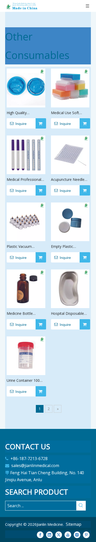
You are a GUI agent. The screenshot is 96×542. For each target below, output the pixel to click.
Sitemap (73, 524)
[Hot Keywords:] (81, 505)
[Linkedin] (49, 534)
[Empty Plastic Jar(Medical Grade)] (70, 221)
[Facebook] (40, 534)
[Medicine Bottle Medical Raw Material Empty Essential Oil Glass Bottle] (26, 288)
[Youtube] (68, 534)
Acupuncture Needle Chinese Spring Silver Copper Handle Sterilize (70, 179)
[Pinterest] (86, 534)
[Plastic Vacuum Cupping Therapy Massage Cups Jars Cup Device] (26, 221)
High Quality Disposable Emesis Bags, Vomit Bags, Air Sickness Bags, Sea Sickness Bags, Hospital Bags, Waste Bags (25, 113)
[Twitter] (58, 534)
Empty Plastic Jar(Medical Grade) (66, 246)
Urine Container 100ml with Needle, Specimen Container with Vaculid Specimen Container (26, 380)
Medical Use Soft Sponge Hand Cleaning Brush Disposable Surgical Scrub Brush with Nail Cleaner (69, 113)
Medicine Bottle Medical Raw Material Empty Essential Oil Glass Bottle (24, 313)
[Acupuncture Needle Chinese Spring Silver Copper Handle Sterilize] (70, 154)
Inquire (21, 124)
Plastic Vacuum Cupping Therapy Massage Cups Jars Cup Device (22, 246)
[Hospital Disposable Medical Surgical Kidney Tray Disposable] (70, 288)
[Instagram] (77, 534)
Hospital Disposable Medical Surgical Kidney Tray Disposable (67, 313)
